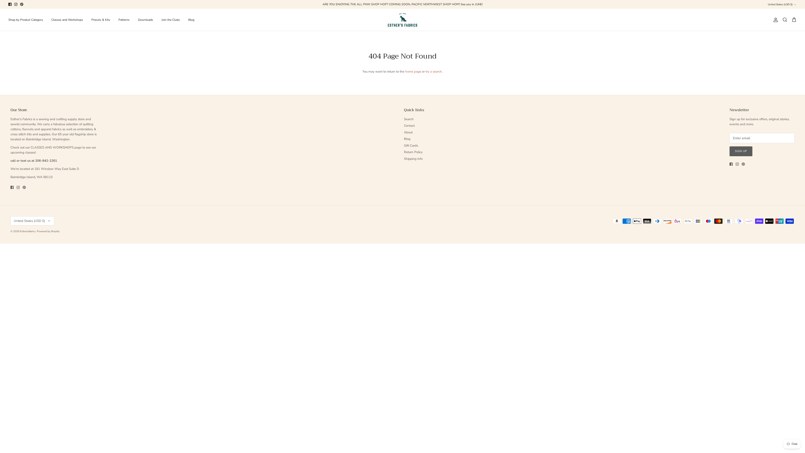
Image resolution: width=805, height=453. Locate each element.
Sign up (741, 151)
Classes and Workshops (67, 20)
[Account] (774, 19)
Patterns (124, 20)
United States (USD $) (780, 4)
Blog (191, 20)
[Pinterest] (21, 4)
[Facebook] (10, 4)
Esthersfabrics (28, 231)
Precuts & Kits (100, 20)
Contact (409, 126)
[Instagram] (15, 4)
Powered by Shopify (48, 231)
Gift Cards (411, 145)
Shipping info (413, 159)
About (408, 132)
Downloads (145, 20)
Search (409, 119)
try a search (434, 71)
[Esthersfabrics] (402, 20)
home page (413, 71)
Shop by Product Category (25, 20)
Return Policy (413, 152)
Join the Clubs (170, 20)
